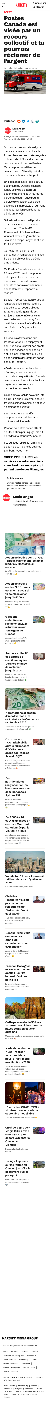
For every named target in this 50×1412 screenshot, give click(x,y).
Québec (29, 1377)
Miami (6, 1394)
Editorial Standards (10, 1364)
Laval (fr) (18, 1391)
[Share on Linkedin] (23, 121)
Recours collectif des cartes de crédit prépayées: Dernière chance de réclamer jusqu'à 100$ (16, 662)
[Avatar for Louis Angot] (6, 497)
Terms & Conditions (10, 1372)
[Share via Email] (32, 121)
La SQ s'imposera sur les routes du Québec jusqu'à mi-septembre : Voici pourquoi (17, 1168)
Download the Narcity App (13, 1356)
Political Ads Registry (11, 1368)
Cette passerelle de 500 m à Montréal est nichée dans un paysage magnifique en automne (23, 1027)
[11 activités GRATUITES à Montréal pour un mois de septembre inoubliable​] (25, 1093)
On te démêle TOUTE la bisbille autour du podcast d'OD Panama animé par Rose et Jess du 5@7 (17, 748)
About (5, 1352)
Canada (14, 1377)
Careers (35, 1352)
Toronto (12, 1386)
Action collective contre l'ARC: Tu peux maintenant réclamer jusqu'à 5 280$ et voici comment (25, 562)
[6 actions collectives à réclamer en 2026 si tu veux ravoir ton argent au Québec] (39, 619)
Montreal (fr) (23, 1386)
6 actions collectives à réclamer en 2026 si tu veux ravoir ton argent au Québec (16, 625)
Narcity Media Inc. (31, 1346)
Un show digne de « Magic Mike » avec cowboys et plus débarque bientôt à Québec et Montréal (17, 1136)
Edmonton (29, 1389)
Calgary (18, 1389)
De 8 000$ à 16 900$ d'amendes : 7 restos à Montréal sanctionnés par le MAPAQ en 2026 (17, 824)
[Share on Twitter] (28, 121)
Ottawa (34, 1386)
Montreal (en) (30, 1391)
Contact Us (31, 1356)
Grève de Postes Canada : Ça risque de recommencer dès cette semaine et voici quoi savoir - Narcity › (24, 486)
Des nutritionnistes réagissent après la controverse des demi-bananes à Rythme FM (17, 787)
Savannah (16, 1394)
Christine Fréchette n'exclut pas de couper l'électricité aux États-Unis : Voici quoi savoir (17, 905)
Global (38, 1377)
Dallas (41, 1391)
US (21, 1377)
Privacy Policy (29, 1368)
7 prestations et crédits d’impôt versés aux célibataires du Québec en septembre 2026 (22, 717)
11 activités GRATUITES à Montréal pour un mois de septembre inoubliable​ (22, 1110)
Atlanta (26, 1394)
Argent (8, 11)
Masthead (26, 1364)
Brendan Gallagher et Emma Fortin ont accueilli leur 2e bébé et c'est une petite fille (17, 973)
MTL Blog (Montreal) (12, 1380)
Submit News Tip (9, 1360)
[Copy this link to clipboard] (37, 121)
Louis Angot (18, 129)
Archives (25, 1352)
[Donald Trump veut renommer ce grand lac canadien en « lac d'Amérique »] (39, 936)
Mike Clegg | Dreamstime (14, 89)
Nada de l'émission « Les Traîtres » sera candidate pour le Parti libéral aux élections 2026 (17, 1055)
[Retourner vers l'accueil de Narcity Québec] (21, 5)
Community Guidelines (28, 1360)
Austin (34, 1394)
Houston (7, 1397)
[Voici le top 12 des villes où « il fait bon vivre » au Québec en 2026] (25, 862)
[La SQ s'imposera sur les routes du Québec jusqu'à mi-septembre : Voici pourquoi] (39, 1164)
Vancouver (8, 1389)
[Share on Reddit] (19, 121)
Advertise (14, 1352)
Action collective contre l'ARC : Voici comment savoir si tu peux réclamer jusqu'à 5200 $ (17, 590)
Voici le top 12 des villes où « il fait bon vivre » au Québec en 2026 (24, 879)
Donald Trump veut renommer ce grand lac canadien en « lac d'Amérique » (17, 939)
